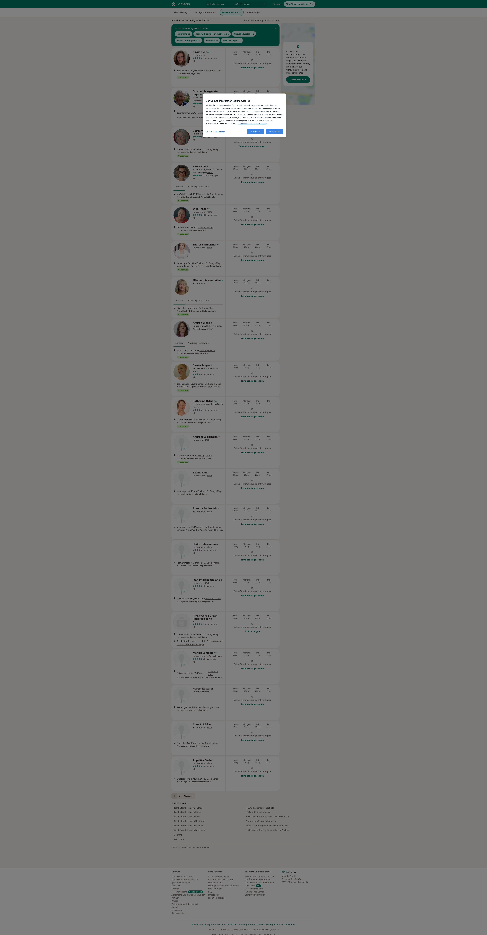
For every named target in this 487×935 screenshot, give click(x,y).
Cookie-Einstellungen (215, 132)
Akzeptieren (274, 131)
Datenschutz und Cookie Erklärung (252, 123)
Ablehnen (255, 131)
